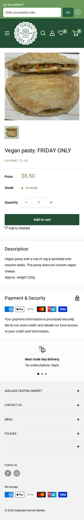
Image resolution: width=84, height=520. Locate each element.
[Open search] (43, 33)
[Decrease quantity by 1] (26, 202)
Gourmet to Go (16, 160)
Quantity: (11, 202)
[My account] (52, 33)
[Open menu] (7, 33)
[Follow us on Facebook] (8, 473)
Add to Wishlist (19, 228)
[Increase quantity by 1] (51, 202)
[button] (77, 12)
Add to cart (42, 220)
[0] (75, 33)
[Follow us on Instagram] (17, 473)
